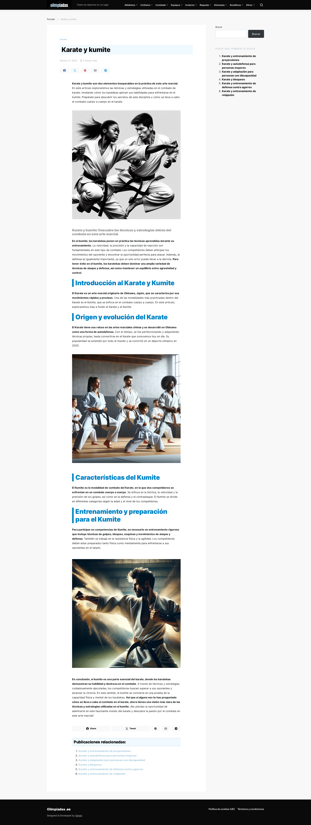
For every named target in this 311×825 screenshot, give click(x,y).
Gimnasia (219, 5)
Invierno (190, 5)
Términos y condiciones (250, 809)
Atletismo (130, 5)
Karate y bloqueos (90, 764)
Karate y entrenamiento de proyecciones (105, 751)
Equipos (175, 5)
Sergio (78, 815)
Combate (161, 5)
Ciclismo (145, 5)
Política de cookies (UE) (222, 809)
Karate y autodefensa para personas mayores (108, 755)
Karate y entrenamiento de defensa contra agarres (111, 769)
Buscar (218, 27)
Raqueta (204, 5)
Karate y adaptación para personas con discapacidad (112, 760)
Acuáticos (235, 5)
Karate (63, 39)
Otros (249, 5)
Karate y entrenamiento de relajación (102, 773)
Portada (51, 19)
